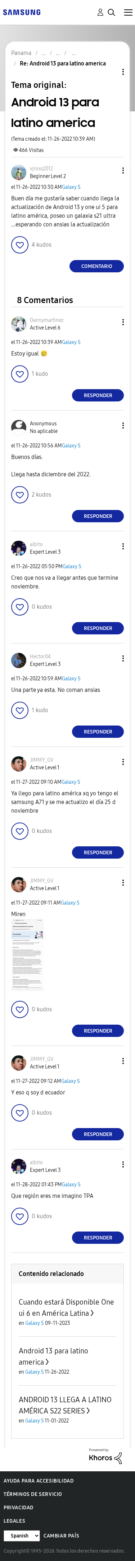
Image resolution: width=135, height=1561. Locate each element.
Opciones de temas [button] (111, 71)
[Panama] (21, 11)
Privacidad (18, 1508)
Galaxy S (71, 187)
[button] (111, 170)
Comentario (96, 266)
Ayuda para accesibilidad (38, 1481)
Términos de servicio (33, 1494)
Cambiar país (61, 1536)
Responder (98, 395)
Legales (14, 1521)
